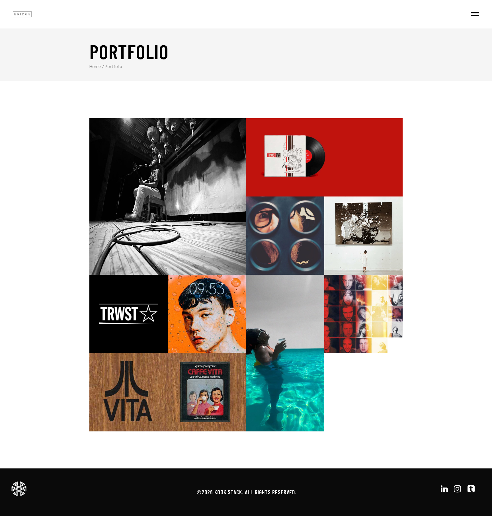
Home (95, 67)
